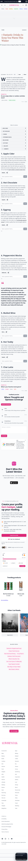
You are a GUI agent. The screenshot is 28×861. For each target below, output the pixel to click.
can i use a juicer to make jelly (14, 661)
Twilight (3, 805)
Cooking (3, 761)
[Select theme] (23, 5)
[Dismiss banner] (25, 440)
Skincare (3, 797)
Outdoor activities (12, 100)
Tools (16, 808)
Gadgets (3, 771)
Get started (22, 566)
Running (3, 795)
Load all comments (6, 404)
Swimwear (17, 800)
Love (16, 782)
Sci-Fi (15, 389)
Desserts (17, 761)
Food (3, 769)
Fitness (16, 766)
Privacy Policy (4, 829)
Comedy (6, 389)
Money (16, 784)
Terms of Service (5, 831)
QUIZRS (26, 101)
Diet (2, 763)
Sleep (16, 797)
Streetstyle (4, 800)
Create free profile (14, 535)
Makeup (21, 8)
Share (25, 74)
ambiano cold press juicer (14, 656)
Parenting (4, 792)
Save (19, 74)
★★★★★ (24, 30)
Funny (16, 769)
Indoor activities (4, 100)
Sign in (3, 543)
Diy (15, 763)
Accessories (4, 750)
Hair (16, 774)
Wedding (11, 8)
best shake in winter (14, 669)
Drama (11, 389)
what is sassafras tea (14, 659)
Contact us (4, 816)
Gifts (3, 774)
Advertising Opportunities (7, 824)
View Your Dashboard (15, 539)
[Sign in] (26, 5)
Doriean (4, 74)
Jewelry (16, 779)
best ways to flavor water (14, 666)
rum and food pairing (9, 653)
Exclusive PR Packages (6, 826)
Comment (4, 435)
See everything (5, 600)
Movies (3, 787)
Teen (3, 803)
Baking (3, 8)
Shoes (16, 795)
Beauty (3, 756)
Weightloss (4, 808)
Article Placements (6, 821)
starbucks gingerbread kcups (14, 648)
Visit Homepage (14, 731)
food (3, 30)
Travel (7, 8)
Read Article (12, 635)
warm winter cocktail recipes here (16, 169)
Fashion (3, 766)
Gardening (17, 771)
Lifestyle (25, 8)
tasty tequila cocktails (14, 664)
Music (16, 787)
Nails (3, 790)
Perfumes (17, 792)
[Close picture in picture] (16, 854)
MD (14, 74)
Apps (16, 750)
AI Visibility (4, 818)
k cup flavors (20, 653)
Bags (3, 753)
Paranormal (17, 790)
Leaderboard (5, 566)
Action (3, 389)
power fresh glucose (14, 651)
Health (3, 777)
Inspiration (16, 8)
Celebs (16, 758)
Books (3, 758)
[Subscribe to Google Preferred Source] (8, 444)
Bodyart (16, 756)
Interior (3, 779)
